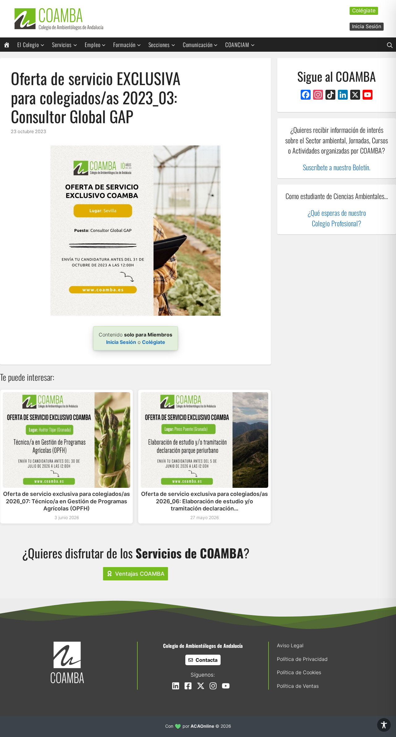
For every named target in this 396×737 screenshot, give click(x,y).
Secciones (159, 45)
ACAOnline (202, 726)
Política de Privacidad (302, 659)
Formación (124, 45)
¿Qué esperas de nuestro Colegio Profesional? (337, 218)
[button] (390, 44)
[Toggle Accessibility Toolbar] (384, 724)
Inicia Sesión (366, 26)
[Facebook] (305, 95)
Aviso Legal (290, 645)
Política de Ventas (298, 686)
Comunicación (198, 45)
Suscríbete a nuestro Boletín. (336, 167)
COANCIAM (237, 45)
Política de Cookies (299, 672)
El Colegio (28, 45)
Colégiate (364, 10)
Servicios (62, 45)
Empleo (92, 45)
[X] (355, 95)
